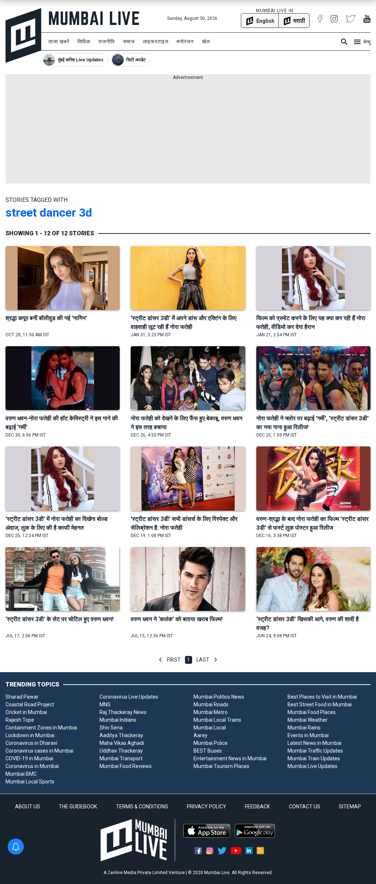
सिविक (83, 41)
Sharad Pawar (22, 697)
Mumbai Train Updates (314, 758)
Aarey (200, 735)
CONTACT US (304, 806)
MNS (105, 704)
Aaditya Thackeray (121, 735)
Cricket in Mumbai (26, 712)
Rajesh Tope (20, 720)
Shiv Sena (111, 728)
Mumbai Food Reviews (126, 766)
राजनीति (106, 41)
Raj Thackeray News (123, 712)
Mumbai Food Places (312, 712)
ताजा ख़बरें (58, 41)
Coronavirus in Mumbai (32, 766)
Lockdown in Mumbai (30, 735)
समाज (129, 41)
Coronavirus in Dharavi (31, 743)
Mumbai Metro (211, 712)
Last (202, 660)
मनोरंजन (185, 41)
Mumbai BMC (21, 774)
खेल (206, 41)
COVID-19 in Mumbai (29, 758)
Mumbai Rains (304, 728)
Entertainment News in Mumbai (230, 758)
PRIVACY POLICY (206, 806)
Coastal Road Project (30, 704)
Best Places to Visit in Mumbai (322, 697)
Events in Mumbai (308, 735)
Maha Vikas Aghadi (122, 743)
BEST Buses (208, 751)
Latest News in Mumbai (314, 743)
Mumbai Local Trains (217, 720)
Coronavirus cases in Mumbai (39, 751)
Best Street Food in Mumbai (320, 704)
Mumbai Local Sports (30, 782)
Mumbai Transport (121, 758)
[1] (160, 659)
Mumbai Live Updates (312, 766)
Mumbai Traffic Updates (315, 751)
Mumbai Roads (211, 704)
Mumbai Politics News (219, 697)
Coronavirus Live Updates (129, 697)
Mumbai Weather (308, 720)
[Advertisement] (188, 132)
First (174, 660)
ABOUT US (27, 806)
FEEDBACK (257, 806)
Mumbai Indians (118, 720)
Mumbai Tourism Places (221, 766)
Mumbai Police (211, 743)
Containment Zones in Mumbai (41, 728)
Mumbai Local (210, 728)
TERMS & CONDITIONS (142, 806)
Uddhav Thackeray (121, 751)
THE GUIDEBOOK (78, 806)
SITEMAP (350, 806)
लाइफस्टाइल (156, 41)
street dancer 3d (49, 213)
